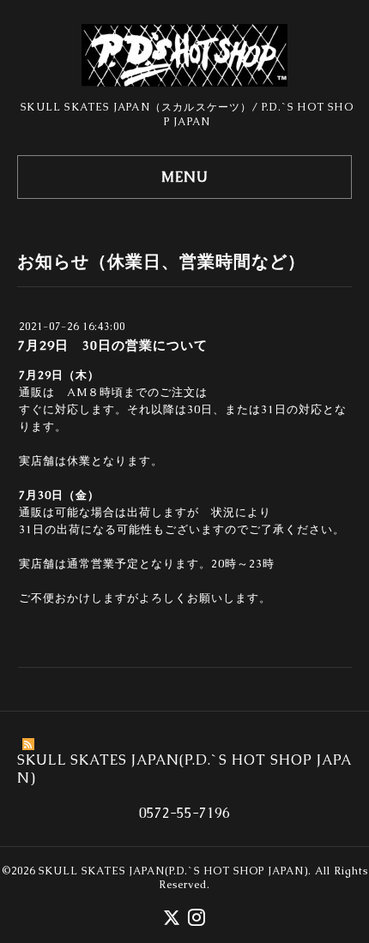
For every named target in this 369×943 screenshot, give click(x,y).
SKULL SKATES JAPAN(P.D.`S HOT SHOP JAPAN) (173, 871)
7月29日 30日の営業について (113, 345)
